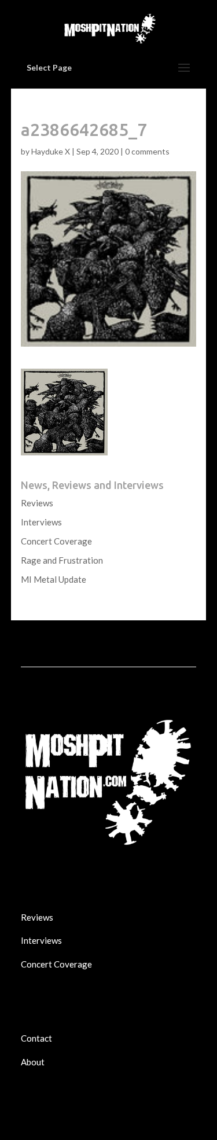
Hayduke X (50, 151)
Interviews (41, 522)
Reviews (37, 503)
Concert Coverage (56, 541)
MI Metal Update (53, 579)
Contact (36, 1038)
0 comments (147, 151)
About (33, 1062)
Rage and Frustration (62, 560)
